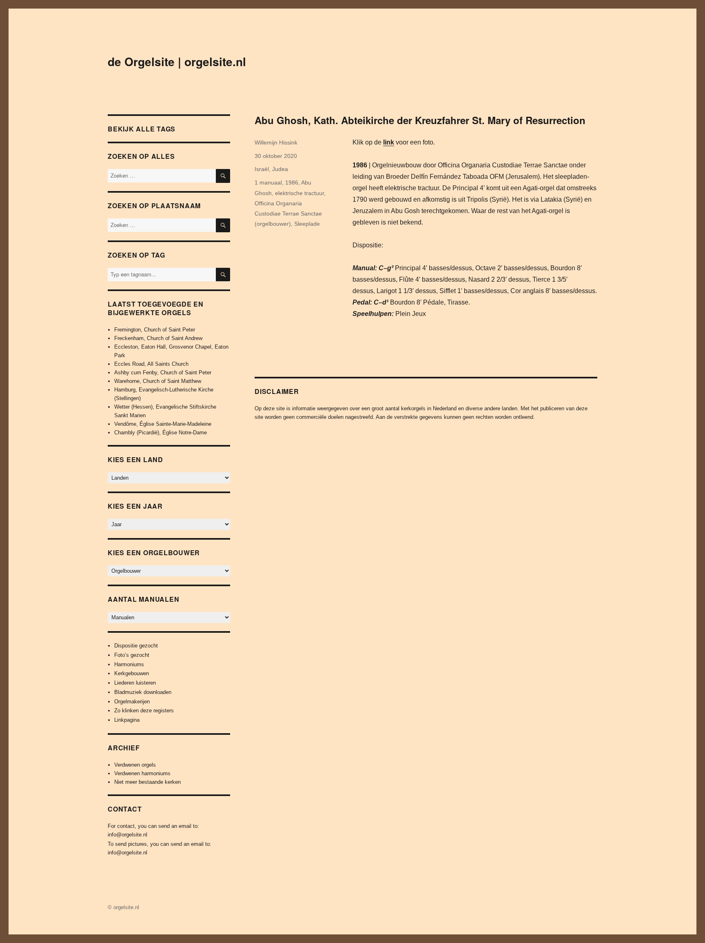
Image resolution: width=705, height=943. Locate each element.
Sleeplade (307, 223)
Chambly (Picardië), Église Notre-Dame (160, 432)
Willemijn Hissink (276, 142)
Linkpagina (127, 720)
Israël (262, 169)
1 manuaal (268, 182)
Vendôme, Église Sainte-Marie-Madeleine (162, 424)
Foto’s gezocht (131, 655)
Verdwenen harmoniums (142, 773)
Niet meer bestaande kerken (147, 782)
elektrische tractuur (299, 193)
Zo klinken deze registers (144, 710)
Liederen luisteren (135, 683)
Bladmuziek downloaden (142, 692)
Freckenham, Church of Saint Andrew (158, 338)
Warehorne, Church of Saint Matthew (157, 381)
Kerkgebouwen (131, 673)
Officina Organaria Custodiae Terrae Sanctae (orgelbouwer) (288, 213)
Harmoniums (129, 664)
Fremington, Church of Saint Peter (154, 330)
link (388, 142)
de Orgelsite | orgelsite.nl (177, 61)
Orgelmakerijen (132, 701)
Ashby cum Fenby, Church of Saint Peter (162, 372)
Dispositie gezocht (136, 646)
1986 (291, 182)
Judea (280, 169)
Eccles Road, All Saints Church (151, 364)
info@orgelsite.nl (127, 835)
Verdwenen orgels (135, 765)
